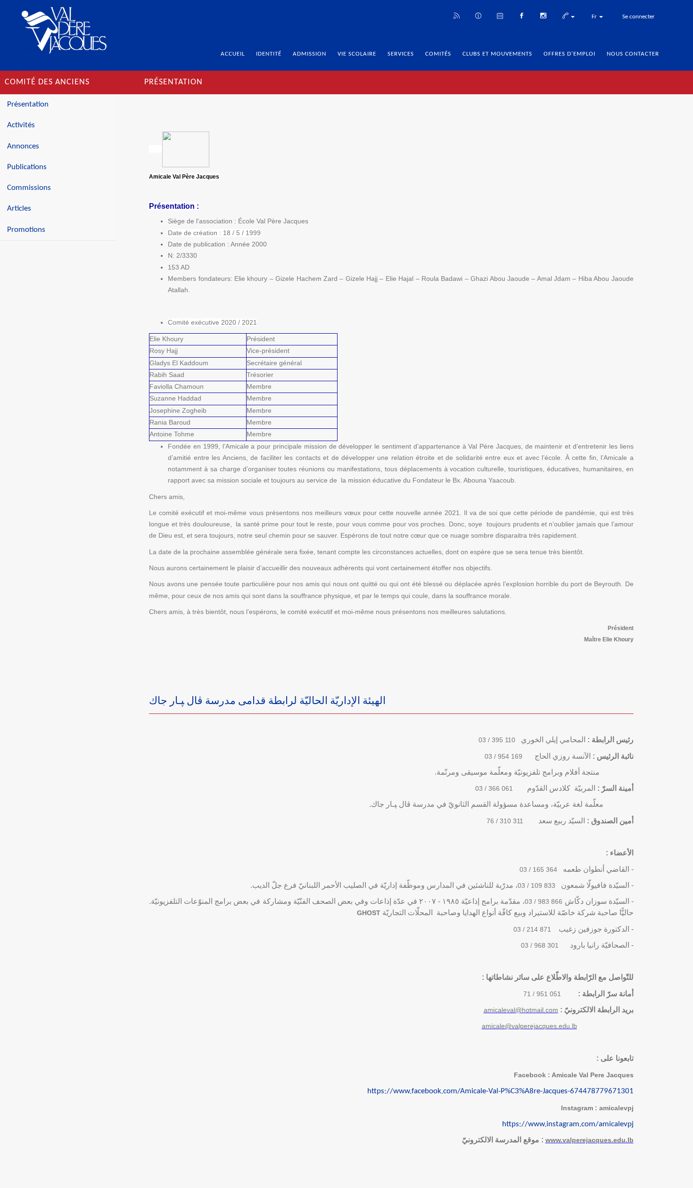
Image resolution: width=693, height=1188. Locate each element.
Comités (438, 54)
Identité (268, 54)
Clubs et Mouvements (497, 54)
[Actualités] (456, 15)
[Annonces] (478, 15)
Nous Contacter (633, 54)
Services (401, 54)
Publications (27, 167)
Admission (309, 54)
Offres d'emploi (569, 54)
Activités (21, 125)
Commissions (29, 188)
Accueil (233, 54)
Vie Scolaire (357, 54)
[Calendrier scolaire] (500, 15)
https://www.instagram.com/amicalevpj (568, 1124)
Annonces (23, 146)
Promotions (26, 230)
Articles (19, 209)
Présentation (28, 104)
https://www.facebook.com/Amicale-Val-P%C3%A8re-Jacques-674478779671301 (500, 1091)
